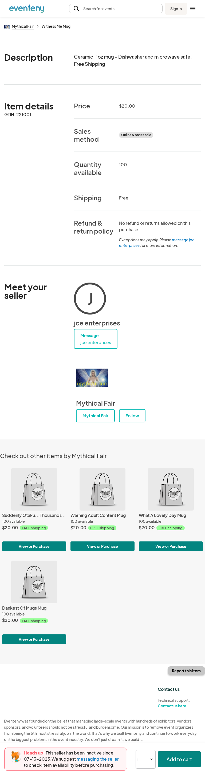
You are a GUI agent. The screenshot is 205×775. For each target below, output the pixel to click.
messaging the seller (98, 759)
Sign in (176, 8)
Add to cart (179, 759)
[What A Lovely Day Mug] (171, 489)
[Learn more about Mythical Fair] (92, 378)
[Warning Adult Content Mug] (102, 489)
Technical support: (174, 703)
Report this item (186, 670)
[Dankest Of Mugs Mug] (34, 582)
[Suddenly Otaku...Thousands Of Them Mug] (34, 489)
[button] (116, 9)
